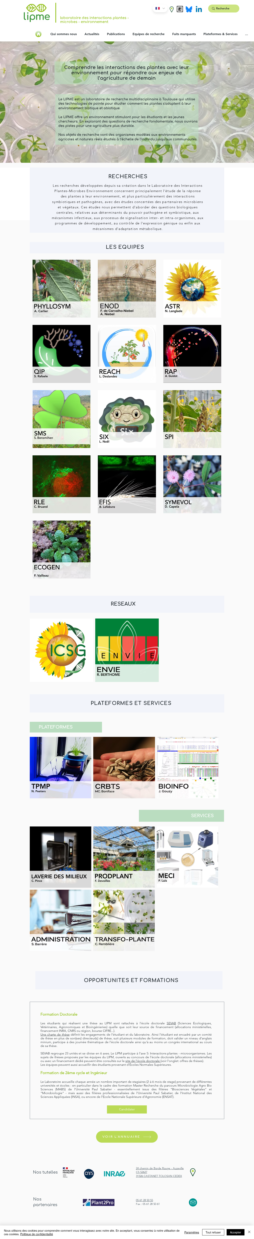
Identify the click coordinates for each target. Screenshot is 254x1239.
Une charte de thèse (55, 1034)
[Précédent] (22, 102)
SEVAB (171, 1023)
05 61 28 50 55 (144, 1200)
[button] (172, 9)
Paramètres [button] (191, 1232)
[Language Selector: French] (160, 8)
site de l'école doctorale (143, 1061)
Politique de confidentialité (36, 1234)
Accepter (235, 1232)
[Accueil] (38, 34)
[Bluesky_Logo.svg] (189, 9)
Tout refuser (213, 1232)
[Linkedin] (199, 9)
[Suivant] (231, 102)
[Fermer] (249, 1232)
